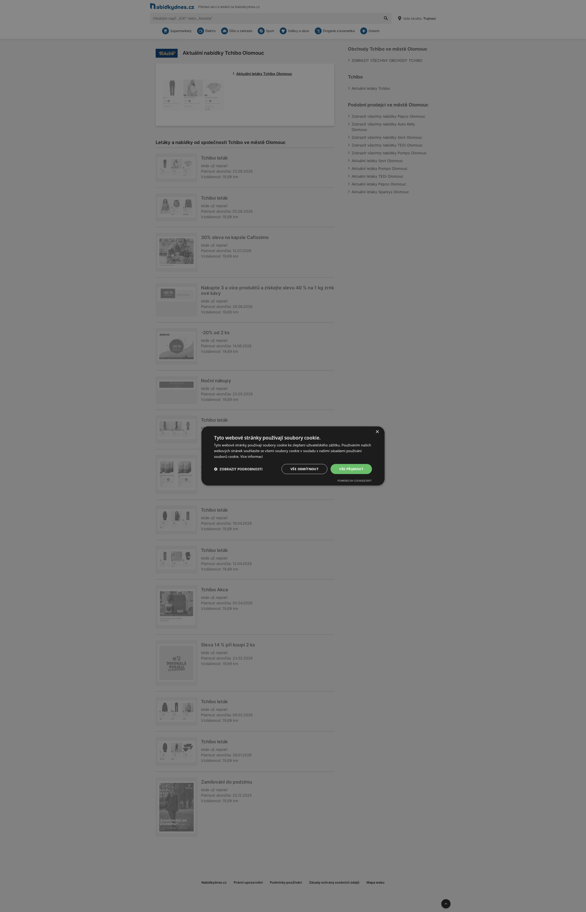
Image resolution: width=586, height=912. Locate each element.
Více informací (251, 456)
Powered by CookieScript (354, 480)
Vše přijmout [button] (351, 469)
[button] (238, 469)
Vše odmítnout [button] (304, 469)
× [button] (377, 432)
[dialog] (293, 456)
